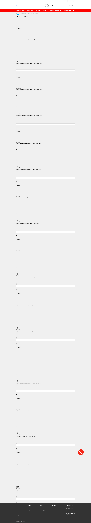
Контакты (41, 512)
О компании (18, 1)
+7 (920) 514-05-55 (39, 5)
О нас (41, 507)
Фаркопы (29, 510)
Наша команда (57, 1)
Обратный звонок (29, 6)
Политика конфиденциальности (21, 521)
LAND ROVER (30, 13)
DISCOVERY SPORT (35, 13)
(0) (16, 95)
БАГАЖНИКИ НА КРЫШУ (23, 13)
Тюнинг (29, 512)
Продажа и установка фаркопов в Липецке (28, 1)
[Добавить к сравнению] (17, 27)
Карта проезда (47, 6)
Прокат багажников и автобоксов (41, 1)
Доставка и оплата (50, 1)
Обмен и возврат (64, 1)
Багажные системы (30, 507)
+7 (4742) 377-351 (30, 5)
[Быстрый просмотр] (16, 25)
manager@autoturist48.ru (39, 6)
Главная (17, 13)
